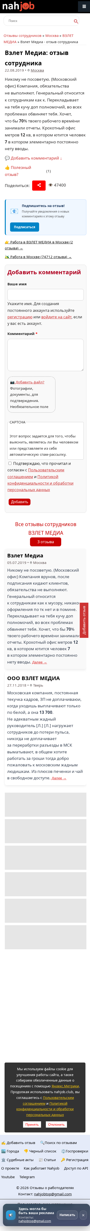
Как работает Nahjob (41, 1168)
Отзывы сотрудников (23, 35)
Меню (84, 6)
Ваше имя (17, 283)
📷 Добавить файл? (27, 382)
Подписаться (24, 227)
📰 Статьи (47, 1159)
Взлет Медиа (25, 555)
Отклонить (56, 1124)
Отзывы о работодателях (52, 1187)
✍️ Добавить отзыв (18, 1142)
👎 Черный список (40, 1151)
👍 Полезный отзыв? (18, 171)
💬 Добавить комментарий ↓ (33, 158)
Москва (52, 35)
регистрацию (19, 317)
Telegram (27, 1176)
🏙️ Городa (10, 1151)
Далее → (39, 662)
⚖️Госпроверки (74, 1151)
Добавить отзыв (83, 620)
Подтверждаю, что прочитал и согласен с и (40, 476)
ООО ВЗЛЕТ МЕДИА (33, 678)
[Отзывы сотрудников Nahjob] (28, 6)
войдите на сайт (56, 317)
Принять (32, 1124)
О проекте (10, 1168)
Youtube (8, 1176)
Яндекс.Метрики (65, 1086)
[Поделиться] (39, 186)
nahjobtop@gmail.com (53, 1193)
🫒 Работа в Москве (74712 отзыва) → (38, 256)
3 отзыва (45, 541)
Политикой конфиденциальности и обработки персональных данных (40, 483)
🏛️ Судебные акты (17, 1159)
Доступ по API (76, 1168)
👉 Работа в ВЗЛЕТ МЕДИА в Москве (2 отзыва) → (39, 245)
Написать (67, 1215)
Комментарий (22, 333)
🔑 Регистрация (74, 1159)
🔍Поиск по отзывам (58, 1142)
